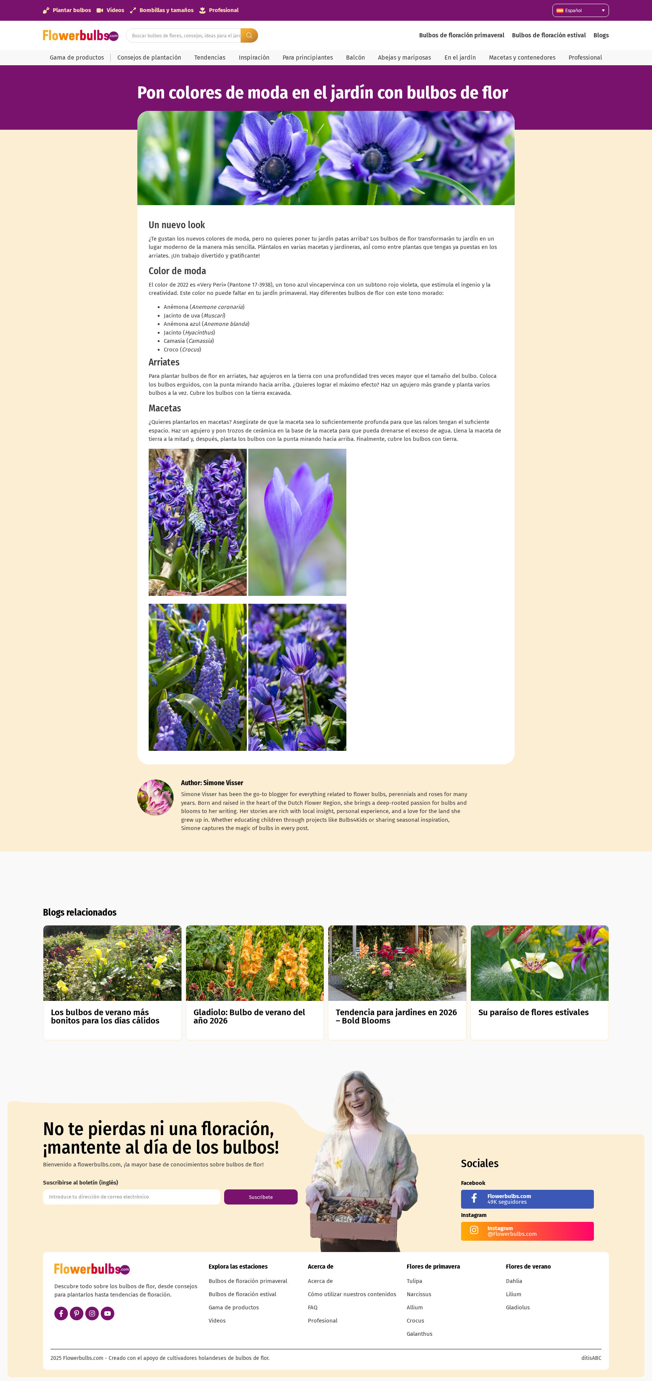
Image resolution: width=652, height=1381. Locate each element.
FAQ (312, 1307)
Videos (217, 1320)
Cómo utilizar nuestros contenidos (352, 1294)
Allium (415, 1307)
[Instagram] (92, 1313)
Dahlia (514, 1281)
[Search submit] (249, 35)
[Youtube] (107, 1313)
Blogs (601, 35)
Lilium (513, 1294)
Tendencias (209, 57)
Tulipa (414, 1281)
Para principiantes (308, 57)
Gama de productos (77, 57)
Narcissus (419, 1294)
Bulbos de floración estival (549, 35)
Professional (585, 57)
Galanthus (419, 1333)
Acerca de (320, 1281)
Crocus (415, 1320)
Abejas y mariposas (404, 57)
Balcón (355, 57)
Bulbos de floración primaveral (461, 35)
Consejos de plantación (149, 57)
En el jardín (460, 57)
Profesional (322, 1320)
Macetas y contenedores (522, 57)
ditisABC (591, 1358)
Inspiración (254, 57)
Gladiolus (518, 1307)
